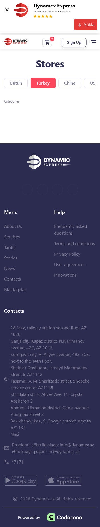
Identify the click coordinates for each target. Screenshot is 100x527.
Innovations (65, 275)
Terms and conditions (74, 243)
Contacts (12, 279)
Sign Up (74, 42)
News (9, 268)
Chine (70, 83)
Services (12, 237)
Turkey (43, 83)
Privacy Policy (67, 254)
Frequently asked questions (70, 229)
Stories (10, 258)
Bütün (16, 83)
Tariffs (10, 247)
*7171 (18, 462)
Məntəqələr (15, 289)
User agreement (69, 264)
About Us (13, 226)
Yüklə (89, 24)
